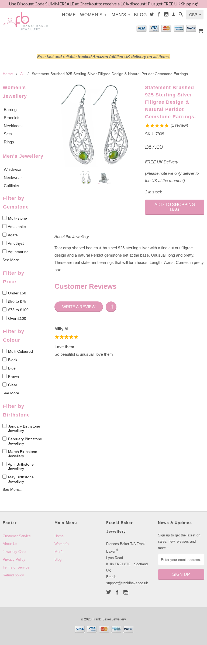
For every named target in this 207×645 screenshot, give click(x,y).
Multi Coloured (20, 351)
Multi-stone (17, 218)
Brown (13, 376)
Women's (93, 14)
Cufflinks (11, 185)
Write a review (78, 306)
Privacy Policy (14, 559)
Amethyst (15, 243)
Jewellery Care (14, 552)
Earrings (11, 109)
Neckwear (13, 177)
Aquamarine (18, 252)
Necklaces (13, 125)
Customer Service (17, 536)
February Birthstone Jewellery (24, 441)
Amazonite (16, 226)
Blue (11, 368)
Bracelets (12, 117)
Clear (12, 385)
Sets (8, 134)
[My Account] (173, 15)
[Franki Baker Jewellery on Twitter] (152, 15)
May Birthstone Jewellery (20, 479)
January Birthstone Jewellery (23, 428)
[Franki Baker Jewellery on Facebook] (159, 15)
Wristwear (13, 169)
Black (12, 360)
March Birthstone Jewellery (22, 453)
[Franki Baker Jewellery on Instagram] (166, 15)
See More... (12, 260)
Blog (140, 14)
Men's (121, 14)
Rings (9, 142)
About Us (10, 544)
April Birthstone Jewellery (20, 466)
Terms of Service (16, 567)
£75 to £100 (18, 310)
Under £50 (16, 293)
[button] (111, 306)
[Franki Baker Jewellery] (26, 18)
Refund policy (13, 575)
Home (69, 14)
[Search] (181, 15)
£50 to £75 (16, 301)
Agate (12, 235)
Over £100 (16, 318)
